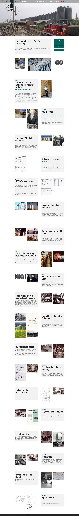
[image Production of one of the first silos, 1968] (33, 368)
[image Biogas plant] (33, 334)
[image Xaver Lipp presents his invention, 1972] (59, 351)
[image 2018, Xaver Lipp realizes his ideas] (21, 113)
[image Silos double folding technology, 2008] (47, 138)
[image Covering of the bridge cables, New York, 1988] (47, 259)
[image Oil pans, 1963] (59, 439)
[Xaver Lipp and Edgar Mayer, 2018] (20, 63)
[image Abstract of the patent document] (59, 182)
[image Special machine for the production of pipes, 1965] (21, 413)
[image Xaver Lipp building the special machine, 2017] (59, 141)
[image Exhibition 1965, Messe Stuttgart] (59, 391)
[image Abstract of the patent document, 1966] (47, 395)
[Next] (78, 17)
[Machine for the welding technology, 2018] (39, 64)
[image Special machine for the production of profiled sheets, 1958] (21, 460)
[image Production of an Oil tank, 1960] (47, 437)
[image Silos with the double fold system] (33, 206)
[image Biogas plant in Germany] (21, 330)
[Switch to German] (60, 1)
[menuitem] (37, 1)
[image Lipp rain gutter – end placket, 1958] (47, 480)
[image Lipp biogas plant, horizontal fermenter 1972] (21, 317)
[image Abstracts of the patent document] (47, 187)
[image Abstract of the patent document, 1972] (33, 321)
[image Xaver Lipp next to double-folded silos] (47, 89)
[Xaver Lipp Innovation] (21, 1)
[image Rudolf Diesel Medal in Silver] (21, 277)
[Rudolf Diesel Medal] (59, 62)
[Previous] (0, 17)
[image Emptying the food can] (21, 232)
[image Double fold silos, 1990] (21, 206)
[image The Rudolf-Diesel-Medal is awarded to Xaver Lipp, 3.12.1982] (33, 278)
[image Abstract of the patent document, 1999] (21, 164)
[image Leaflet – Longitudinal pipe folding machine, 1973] (33, 417)
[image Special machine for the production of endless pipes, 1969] (47, 348)
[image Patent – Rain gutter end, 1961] (59, 476)
